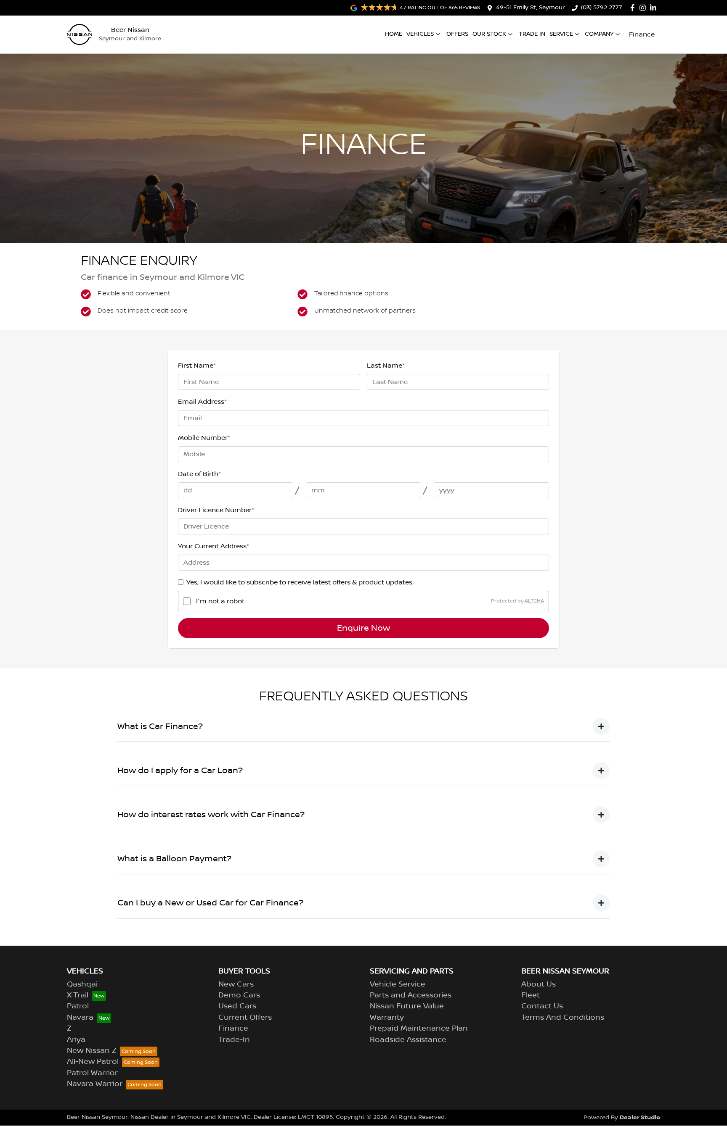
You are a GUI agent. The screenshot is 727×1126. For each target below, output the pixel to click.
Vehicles (420, 34)
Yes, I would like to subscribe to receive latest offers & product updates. (300, 582)
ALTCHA (534, 601)
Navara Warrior (94, 1084)
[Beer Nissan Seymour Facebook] (634, 7)
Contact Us (542, 1006)
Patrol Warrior (92, 1073)
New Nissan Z (92, 1050)
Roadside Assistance (408, 1039)
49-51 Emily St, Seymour (530, 7)
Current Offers (245, 1017)
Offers (457, 34)
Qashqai (82, 984)
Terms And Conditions (562, 1017)
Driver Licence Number (216, 510)
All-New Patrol (93, 1061)
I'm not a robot (220, 601)
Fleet (530, 995)
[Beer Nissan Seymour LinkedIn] (655, 7)
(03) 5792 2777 (601, 7)
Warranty (387, 1017)
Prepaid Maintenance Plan (419, 1028)
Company (599, 34)
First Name (197, 365)
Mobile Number (204, 438)
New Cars (236, 984)
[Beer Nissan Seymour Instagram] (644, 7)
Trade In (532, 34)
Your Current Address (213, 546)
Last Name (386, 365)
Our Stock (489, 34)
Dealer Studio (640, 1117)
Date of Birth (199, 474)
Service (561, 34)
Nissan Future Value (407, 1006)
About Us (538, 984)
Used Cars (237, 1006)
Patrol (78, 1006)
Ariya (76, 1039)
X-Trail (77, 995)
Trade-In (234, 1039)
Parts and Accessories (410, 995)
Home (393, 34)
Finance (642, 34)
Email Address (202, 401)
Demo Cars (239, 995)
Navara (80, 1017)
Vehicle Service (397, 984)
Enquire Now (363, 628)
